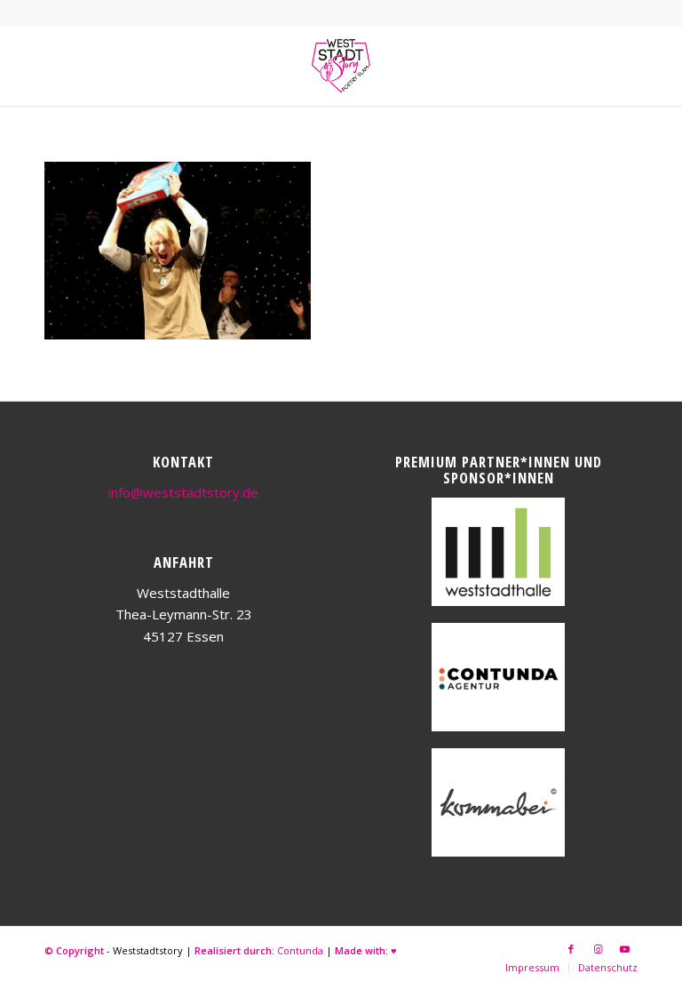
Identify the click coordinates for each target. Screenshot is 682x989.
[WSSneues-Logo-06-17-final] (341, 66)
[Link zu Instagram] (597, 949)
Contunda (300, 950)
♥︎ (394, 950)
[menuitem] (532, 967)
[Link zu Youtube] (624, 949)
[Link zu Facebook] (571, 949)
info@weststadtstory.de (183, 492)
